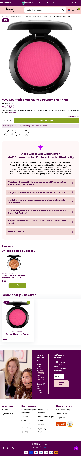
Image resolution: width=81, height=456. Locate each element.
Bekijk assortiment (3, 10)
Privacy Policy (26, 428)
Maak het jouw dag (63, 410)
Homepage (5, 16)
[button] (10, 120)
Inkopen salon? (61, 418)
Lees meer (13, 112)
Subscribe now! (61, 384)
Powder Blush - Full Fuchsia (17, 334)
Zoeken (63, 10)
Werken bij (42, 425)
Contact (41, 421)
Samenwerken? (62, 414)
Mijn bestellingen (8, 414)
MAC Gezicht (27, 16)
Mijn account (8, 406)
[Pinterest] (7, 448)
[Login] (73, 10)
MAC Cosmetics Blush (40, 16)
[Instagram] (3, 448)
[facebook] (13, 448)
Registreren (6, 410)
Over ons (24, 417)
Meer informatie (64, 406)
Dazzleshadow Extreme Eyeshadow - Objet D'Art (13, 276)
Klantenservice (28, 406)
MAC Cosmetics (16, 16)
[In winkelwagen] (17, 285)
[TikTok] (18, 448)
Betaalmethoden (27, 432)
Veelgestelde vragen (46, 417)
